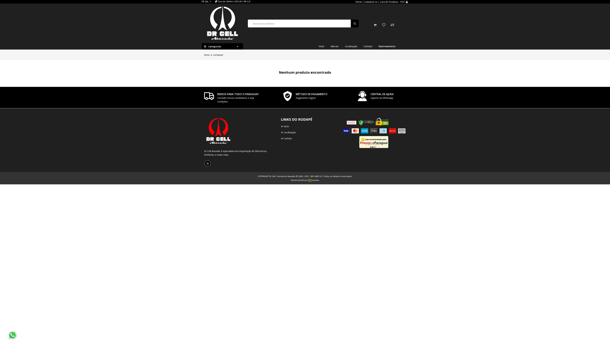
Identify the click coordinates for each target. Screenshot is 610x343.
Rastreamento (387, 46)
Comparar (218, 54)
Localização (351, 46)
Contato (368, 46)
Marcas (335, 46)
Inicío (321, 46)
